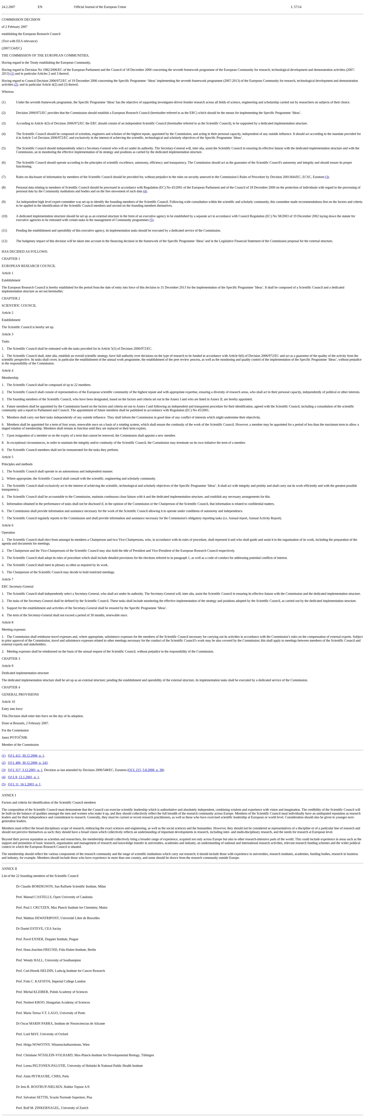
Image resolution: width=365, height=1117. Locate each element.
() (12, 73)
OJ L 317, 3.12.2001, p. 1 (25, 770)
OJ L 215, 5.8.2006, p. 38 (145, 770)
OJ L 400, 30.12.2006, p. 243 (28, 763)
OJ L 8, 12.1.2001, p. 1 (23, 777)
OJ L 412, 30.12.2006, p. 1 (26, 755)
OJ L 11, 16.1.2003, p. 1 (24, 784)
